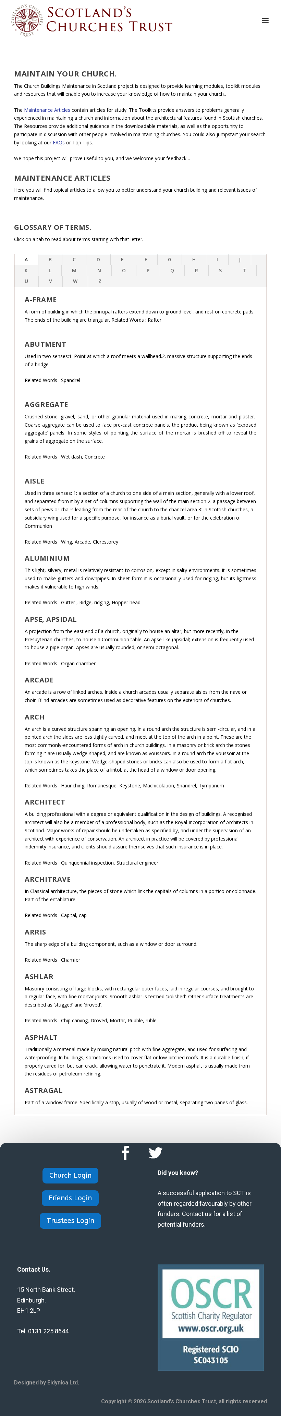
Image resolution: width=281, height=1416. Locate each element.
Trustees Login (70, 1221)
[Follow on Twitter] (155, 1153)
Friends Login (70, 1198)
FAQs (59, 142)
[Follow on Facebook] (125, 1153)
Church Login (70, 1175)
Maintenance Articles (47, 110)
